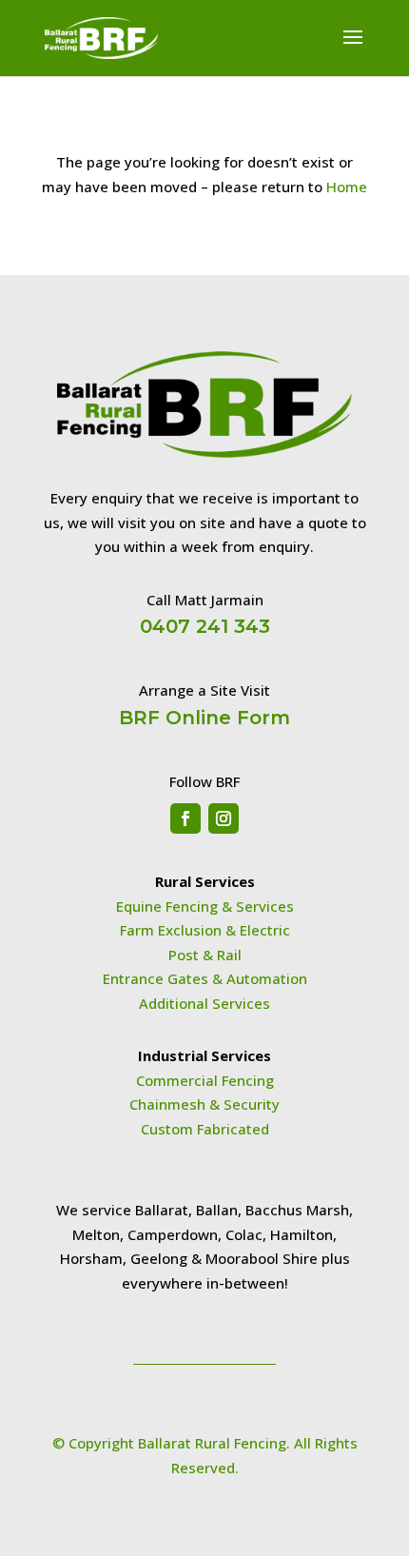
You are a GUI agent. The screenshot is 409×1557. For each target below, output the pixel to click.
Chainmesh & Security (204, 1104)
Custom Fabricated (205, 1128)
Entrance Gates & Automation (205, 978)
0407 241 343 (205, 626)
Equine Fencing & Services (205, 906)
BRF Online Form (204, 717)
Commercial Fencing (205, 1080)
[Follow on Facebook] (185, 818)
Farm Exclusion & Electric (205, 929)
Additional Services (204, 1003)
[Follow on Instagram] (223, 818)
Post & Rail (205, 954)
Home (346, 186)
